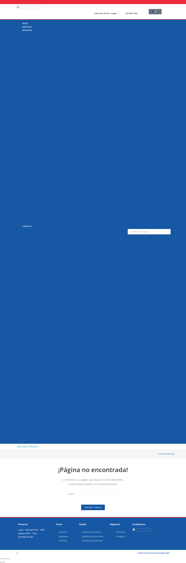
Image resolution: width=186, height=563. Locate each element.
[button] (70, 231)
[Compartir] (4, 558)
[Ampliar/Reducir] (9, 558)
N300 (27, 94)
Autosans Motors (28, 446)
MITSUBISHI (27, 198)
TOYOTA (25, 219)
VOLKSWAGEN (28, 223)
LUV (26, 87)
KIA (23, 190)
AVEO (27, 59)
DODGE (25, 166)
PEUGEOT (26, 205)
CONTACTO (27, 226)
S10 (26, 126)
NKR (27, 101)
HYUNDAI (25, 180)
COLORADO (30, 69)
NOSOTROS (22, 241)
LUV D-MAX (30, 91)
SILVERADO (30, 133)
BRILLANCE (26, 37)
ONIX (27, 112)
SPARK (28, 141)
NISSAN (25, 201)
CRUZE (28, 80)
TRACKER (29, 148)
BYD (23, 41)
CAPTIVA (29, 66)
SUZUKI (25, 215)
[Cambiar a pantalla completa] (6, 558)
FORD (24, 169)
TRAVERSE (29, 155)
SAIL (27, 130)
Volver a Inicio (93, 507)
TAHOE (28, 144)
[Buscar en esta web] (93, 493)
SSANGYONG (27, 212)
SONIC (28, 137)
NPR (27, 105)
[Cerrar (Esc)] (1, 558)
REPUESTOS (27, 30)
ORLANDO (29, 119)
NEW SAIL (29, 98)
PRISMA (28, 123)
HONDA (25, 176)
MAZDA (25, 194)
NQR (27, 109)
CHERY (25, 48)
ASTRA (28, 55)
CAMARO (29, 62)
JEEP (24, 187)
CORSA (28, 76)
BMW (24, 34)
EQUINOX (29, 83)
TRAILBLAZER (31, 151)
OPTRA (28, 116)
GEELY (24, 173)
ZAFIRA (28, 162)
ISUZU (24, 183)
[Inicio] (155, 454)
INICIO (20, 237)
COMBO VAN (30, 73)
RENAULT (25, 208)
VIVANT (28, 158)
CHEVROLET (27, 52)
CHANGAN (26, 44)
